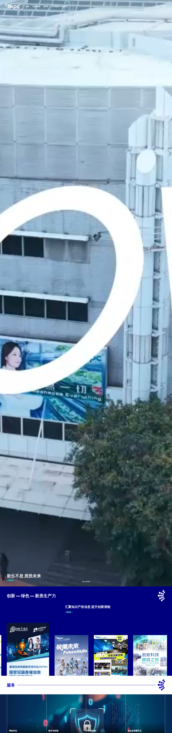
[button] (83, 581)
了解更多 (10, 580)
